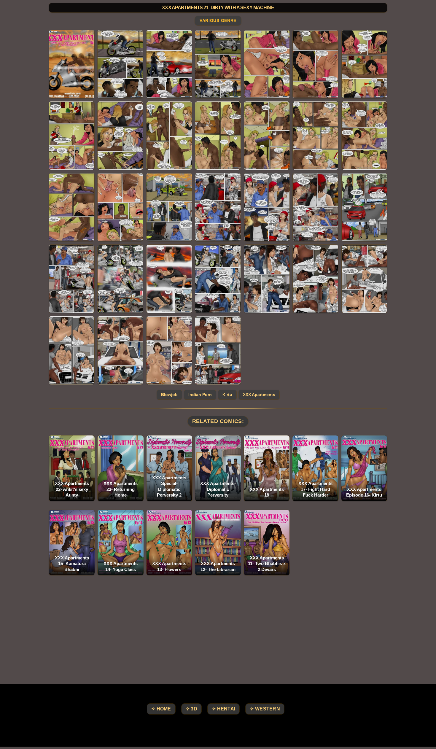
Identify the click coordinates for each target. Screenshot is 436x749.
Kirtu (227, 394)
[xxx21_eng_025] (266, 279)
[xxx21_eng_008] (120, 135)
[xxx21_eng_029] (120, 350)
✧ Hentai (223, 708)
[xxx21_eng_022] (120, 279)
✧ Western (265, 708)
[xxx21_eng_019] (315, 207)
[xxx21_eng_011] (266, 135)
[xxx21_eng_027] (364, 279)
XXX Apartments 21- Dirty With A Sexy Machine (218, 7)
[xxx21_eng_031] (218, 350)
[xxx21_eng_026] (315, 279)
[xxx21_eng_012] (315, 135)
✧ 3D (191, 708)
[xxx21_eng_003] (218, 64)
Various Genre (218, 21)
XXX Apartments (259, 394)
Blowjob (169, 394)
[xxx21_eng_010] (218, 135)
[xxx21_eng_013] (364, 135)
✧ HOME (161, 708)
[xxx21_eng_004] (266, 64)
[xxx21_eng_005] (315, 64)
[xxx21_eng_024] (218, 279)
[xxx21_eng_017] (218, 207)
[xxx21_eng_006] (364, 64)
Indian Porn (200, 394)
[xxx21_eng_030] (169, 350)
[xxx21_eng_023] (169, 279)
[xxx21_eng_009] (169, 135)
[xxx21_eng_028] (71, 350)
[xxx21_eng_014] (71, 207)
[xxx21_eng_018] (266, 207)
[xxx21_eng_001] (120, 64)
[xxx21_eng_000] (71, 64)
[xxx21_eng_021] (71, 279)
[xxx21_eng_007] (71, 135)
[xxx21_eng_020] (364, 207)
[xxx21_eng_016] (169, 207)
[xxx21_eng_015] (120, 207)
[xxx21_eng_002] (169, 64)
